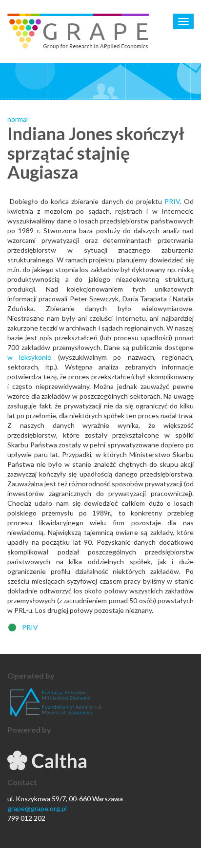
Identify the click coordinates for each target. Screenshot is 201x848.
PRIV (172, 201)
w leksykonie (29, 357)
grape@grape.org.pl (37, 808)
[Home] (78, 31)
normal (17, 119)
